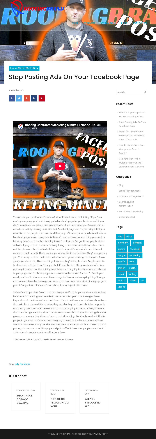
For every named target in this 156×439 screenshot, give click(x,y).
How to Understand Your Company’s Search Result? (132, 149)
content (137, 242)
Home (75, 22)
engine (121, 249)
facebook (25, 364)
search (121, 280)
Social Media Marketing (24, 68)
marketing (134, 255)
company (123, 242)
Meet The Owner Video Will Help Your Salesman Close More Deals (131, 135)
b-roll (129, 236)
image (121, 255)
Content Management (131, 196)
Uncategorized (127, 217)
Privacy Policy (101, 433)
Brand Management (129, 190)
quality (132, 267)
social (133, 280)
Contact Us (140, 22)
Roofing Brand (63, 433)
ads (17, 364)
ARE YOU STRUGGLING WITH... (93, 402)
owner (121, 267)
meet (132, 261)
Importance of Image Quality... (24, 399)
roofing (132, 274)
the (142, 280)
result (121, 274)
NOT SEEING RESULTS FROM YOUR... (60, 402)
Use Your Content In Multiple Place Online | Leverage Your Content (131, 162)
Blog (124, 22)
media (121, 261)
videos (121, 286)
